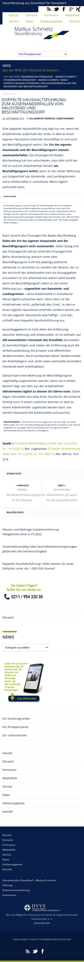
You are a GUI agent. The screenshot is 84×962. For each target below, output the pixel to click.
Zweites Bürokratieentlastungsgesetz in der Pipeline (24, 495)
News (29, 21)
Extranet (31, 15)
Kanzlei (14, 15)
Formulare (51, 15)
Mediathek (72, 15)
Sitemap (7, 885)
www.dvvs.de (42, 923)
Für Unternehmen (14, 735)
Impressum (9, 895)
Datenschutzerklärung (16, 890)
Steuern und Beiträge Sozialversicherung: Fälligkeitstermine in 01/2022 (30, 532)
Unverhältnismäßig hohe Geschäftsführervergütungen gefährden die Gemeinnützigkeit (39, 549)
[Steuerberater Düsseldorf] (42, 37)
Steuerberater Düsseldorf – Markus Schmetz (48, 76)
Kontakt (74, 21)
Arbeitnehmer (65, 118)
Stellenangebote (51, 21)
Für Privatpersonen (15, 727)
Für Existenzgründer (16, 718)
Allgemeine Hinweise (42, 118)
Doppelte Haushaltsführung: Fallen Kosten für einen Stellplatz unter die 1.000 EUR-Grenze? (38, 566)
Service (14, 21)
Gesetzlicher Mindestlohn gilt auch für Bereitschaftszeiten (61, 495)
